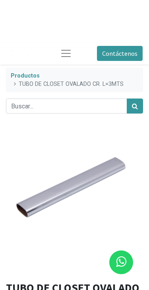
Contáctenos (119, 53)
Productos (25, 75)
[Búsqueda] (135, 106)
